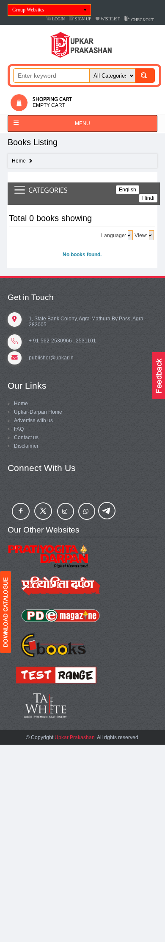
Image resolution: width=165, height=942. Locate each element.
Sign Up (82, 19)
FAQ (19, 429)
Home (19, 161)
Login (58, 19)
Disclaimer (26, 446)
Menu (82, 123)
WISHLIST (109, 19)
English (127, 190)
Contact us (26, 437)
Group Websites (28, 10)
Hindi (148, 198)
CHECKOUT (142, 19)
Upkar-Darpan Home (38, 412)
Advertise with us (33, 420)
